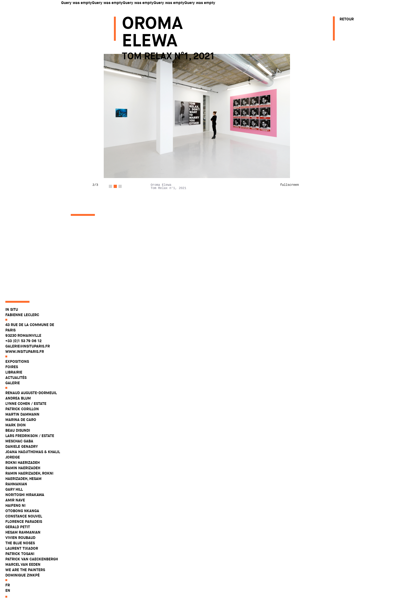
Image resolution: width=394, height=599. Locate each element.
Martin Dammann (22, 414)
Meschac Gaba (19, 441)
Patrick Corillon (22, 408)
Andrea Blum (18, 398)
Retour (347, 19)
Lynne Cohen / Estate (25, 403)
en (7, 590)
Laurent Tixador (21, 548)
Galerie (12, 382)
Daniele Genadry (21, 446)
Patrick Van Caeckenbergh (31, 559)
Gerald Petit (17, 526)
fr (7, 585)
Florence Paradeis (23, 521)
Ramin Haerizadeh (22, 467)
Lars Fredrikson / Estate (29, 435)
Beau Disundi (17, 430)
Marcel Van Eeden (22, 564)
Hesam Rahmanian (22, 532)
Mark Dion (15, 425)
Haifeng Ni (15, 505)
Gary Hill (14, 489)
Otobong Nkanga (22, 510)
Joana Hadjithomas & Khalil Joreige (32, 454)
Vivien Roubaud (20, 537)
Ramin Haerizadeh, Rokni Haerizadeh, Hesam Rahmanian (29, 478)
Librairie (13, 372)
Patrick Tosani (19, 553)
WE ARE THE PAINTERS (25, 569)
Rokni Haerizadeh (22, 462)
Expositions (17, 361)
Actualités (16, 377)
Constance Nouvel (23, 516)
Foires (11, 366)
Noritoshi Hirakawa (24, 494)
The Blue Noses (20, 543)
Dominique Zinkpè (22, 575)
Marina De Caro (20, 419)
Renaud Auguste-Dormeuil (31, 392)
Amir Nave (15, 500)
